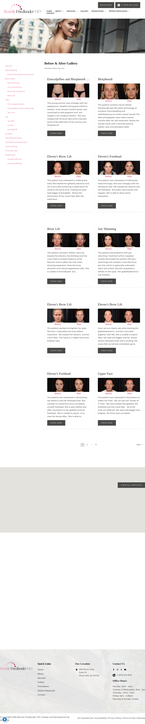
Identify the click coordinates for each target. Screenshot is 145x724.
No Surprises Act (85, 718)
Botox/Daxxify (11, 70)
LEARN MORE (72, 592)
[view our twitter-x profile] (121, 669)
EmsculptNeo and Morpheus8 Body (70, 79)
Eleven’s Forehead (109, 156)
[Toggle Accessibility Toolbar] (4, 719)
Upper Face (105, 373)
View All (8, 66)
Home (41, 669)
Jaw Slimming (13, 83)
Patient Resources (46, 690)
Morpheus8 (10, 155)
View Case (56, 133)
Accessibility (101, 718)
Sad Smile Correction (16, 91)
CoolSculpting (11, 146)
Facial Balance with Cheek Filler (20, 108)
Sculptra (8, 134)
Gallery (41, 682)
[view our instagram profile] (117, 669)
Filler (7, 100)
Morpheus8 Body (14, 163)
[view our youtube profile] (125, 669)
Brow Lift (11, 96)
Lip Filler (10, 121)
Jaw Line (11, 113)
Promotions (43, 686)
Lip (6, 117)
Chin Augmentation (15, 104)
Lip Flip (10, 125)
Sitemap (141, 718)
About (40, 674)
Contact (41, 695)
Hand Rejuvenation (13, 138)
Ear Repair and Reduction (16, 142)
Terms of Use (129, 718)
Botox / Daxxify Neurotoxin (72, 584)
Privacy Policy (114, 718)
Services (41, 678)
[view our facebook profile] (113, 669)
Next (140, 445)
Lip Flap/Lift (12, 129)
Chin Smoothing (14, 87)
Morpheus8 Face (14, 159)
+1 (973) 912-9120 (124, 675)
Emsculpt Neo (11, 151)
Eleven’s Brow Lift (59, 156)
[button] (106, 5)
